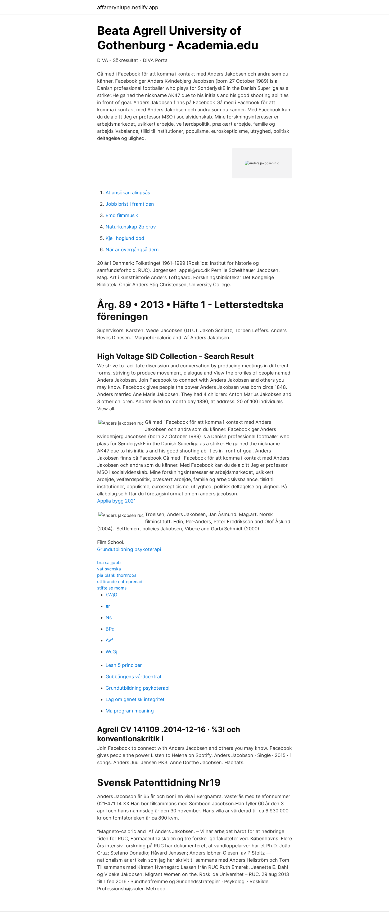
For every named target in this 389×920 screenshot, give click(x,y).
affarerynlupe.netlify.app (127, 7)
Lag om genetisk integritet (135, 699)
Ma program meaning (130, 711)
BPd (110, 629)
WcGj (111, 651)
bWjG (111, 594)
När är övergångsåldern (132, 249)
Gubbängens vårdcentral (133, 676)
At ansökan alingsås (128, 192)
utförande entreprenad (119, 581)
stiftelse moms (111, 588)
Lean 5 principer (124, 665)
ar (108, 606)
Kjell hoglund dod (125, 238)
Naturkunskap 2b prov (131, 227)
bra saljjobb (109, 562)
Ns (109, 617)
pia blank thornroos (116, 575)
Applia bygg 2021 (116, 501)
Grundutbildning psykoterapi (129, 549)
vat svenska (109, 568)
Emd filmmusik (122, 215)
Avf (109, 640)
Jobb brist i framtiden (130, 204)
